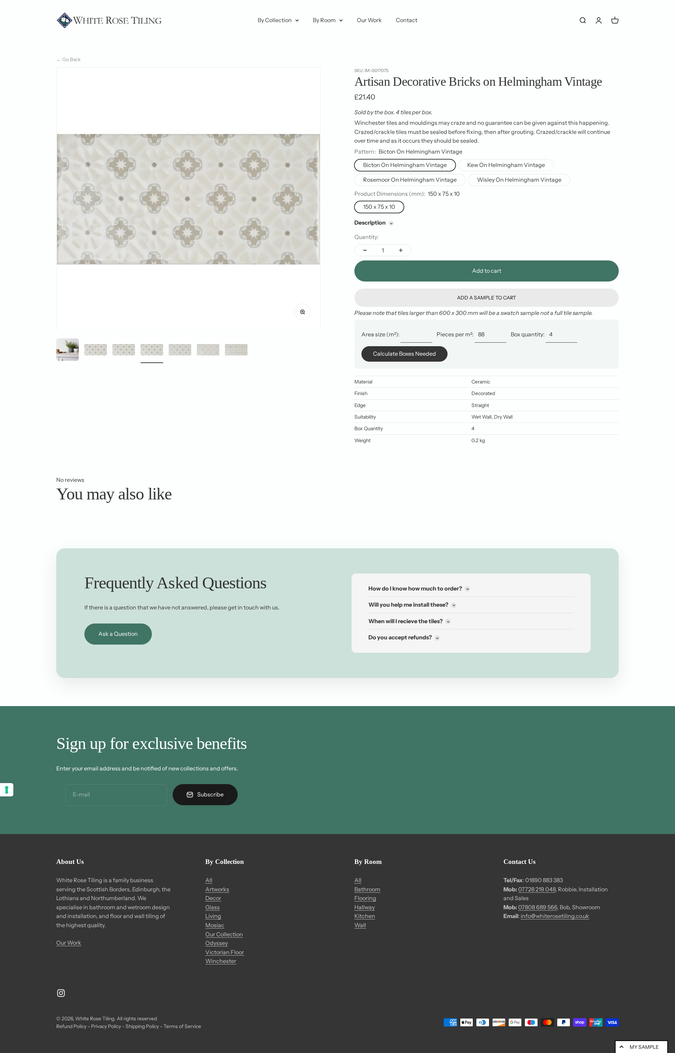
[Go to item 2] (95, 350)
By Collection (275, 20)
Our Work (369, 20)
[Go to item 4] (152, 350)
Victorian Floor (224, 952)
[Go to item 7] (236, 350)
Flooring (365, 898)
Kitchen (364, 915)
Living (213, 915)
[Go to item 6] (208, 350)
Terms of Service (182, 1026)
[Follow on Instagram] (61, 993)
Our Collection (224, 934)
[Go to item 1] (67, 350)
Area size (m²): (380, 334)
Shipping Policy (142, 1026)
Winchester (220, 960)
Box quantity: (528, 334)
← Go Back (68, 59)
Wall (360, 925)
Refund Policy (71, 1026)
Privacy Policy (106, 1026)
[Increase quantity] (401, 250)
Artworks (217, 889)
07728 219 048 (536, 889)
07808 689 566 (537, 907)
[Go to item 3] (123, 350)
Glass (212, 907)
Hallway (364, 907)
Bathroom (367, 889)
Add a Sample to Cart (486, 298)
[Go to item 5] (180, 350)
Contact (406, 20)
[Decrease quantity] (365, 250)
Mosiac (214, 925)
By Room (324, 20)
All (208, 880)
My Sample (644, 1047)
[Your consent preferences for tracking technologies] (6, 789)
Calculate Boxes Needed (404, 353)
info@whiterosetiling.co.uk (555, 915)
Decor (213, 898)
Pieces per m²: (455, 334)
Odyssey (216, 943)
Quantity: (366, 236)
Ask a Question (118, 633)
